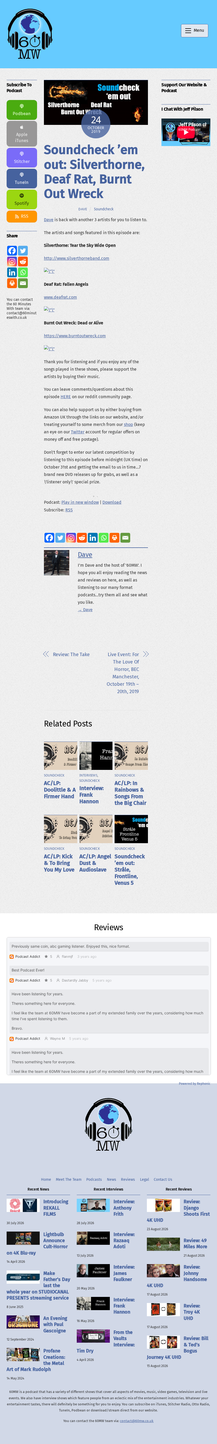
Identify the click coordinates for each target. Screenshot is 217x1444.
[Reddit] (82, 538)
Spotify (22, 203)
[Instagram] (71, 538)
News (111, 1179)
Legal (144, 1179)
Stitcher (22, 161)
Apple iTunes (21, 137)
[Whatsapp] (103, 538)
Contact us (163, 1179)
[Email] (125, 538)
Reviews (128, 1179)
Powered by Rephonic (194, 1084)
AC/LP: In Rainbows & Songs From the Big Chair (130, 793)
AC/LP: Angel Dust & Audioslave (95, 863)
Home (46, 1179)
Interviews (88, 775)
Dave (82, 209)
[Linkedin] (93, 538)
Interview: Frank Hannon (91, 795)
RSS (69, 509)
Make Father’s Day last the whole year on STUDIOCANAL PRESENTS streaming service (38, 1285)
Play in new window (80, 502)
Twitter (77, 431)
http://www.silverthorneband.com (76, 258)
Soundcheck (104, 209)
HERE (66, 396)
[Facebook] (49, 538)
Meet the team (69, 1179)
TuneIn (22, 182)
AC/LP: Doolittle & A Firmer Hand (60, 790)
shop (128, 424)
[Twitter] (60, 538)
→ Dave (85, 609)
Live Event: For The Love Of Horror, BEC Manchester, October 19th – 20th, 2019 (123, 673)
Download (111, 502)
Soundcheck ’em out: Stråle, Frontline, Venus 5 (130, 869)
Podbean (22, 113)
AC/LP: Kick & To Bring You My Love (59, 863)
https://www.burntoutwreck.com (75, 335)
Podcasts (94, 1179)
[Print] (114, 538)
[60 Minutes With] (30, 58)
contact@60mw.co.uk (136, 1421)
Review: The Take (71, 654)
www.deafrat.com (60, 297)
